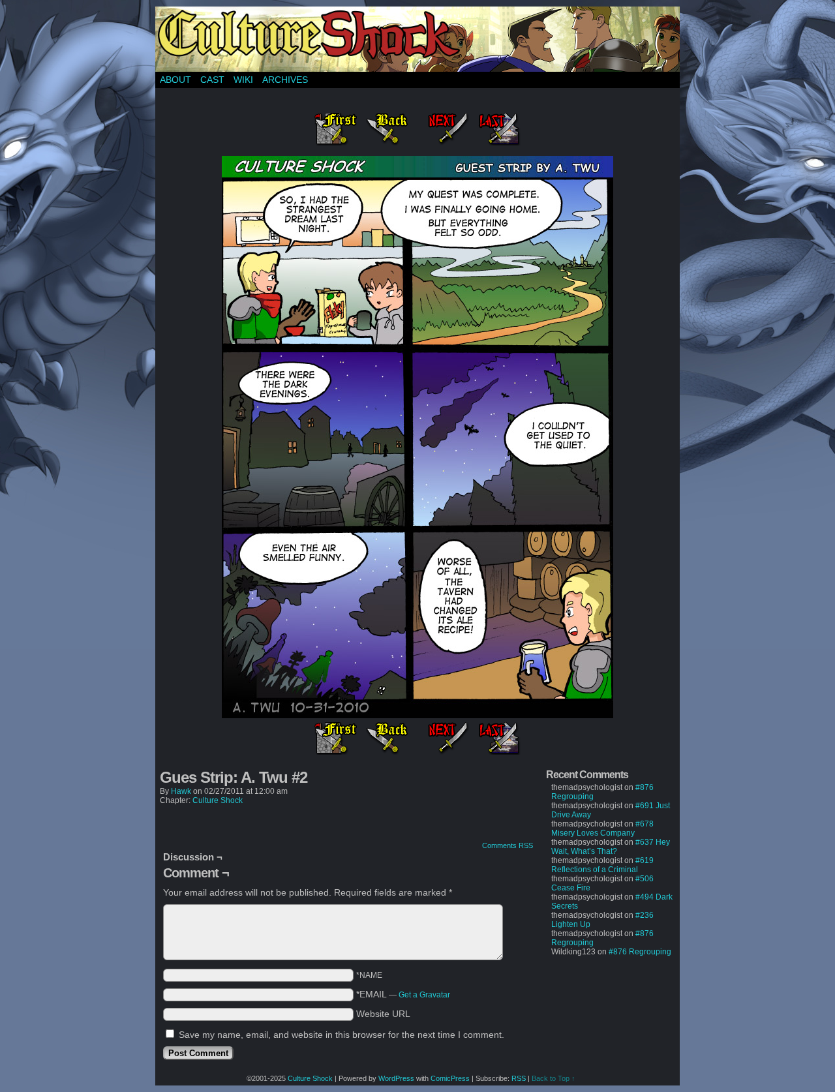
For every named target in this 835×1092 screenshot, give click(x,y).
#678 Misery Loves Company (602, 828)
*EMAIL (403, 994)
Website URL (383, 1014)
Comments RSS (507, 845)
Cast (212, 79)
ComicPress (450, 1078)
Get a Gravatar (424, 994)
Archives (285, 79)
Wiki (243, 79)
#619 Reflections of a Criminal (602, 865)
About (175, 79)
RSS (518, 1078)
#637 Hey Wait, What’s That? (610, 847)
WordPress (396, 1078)
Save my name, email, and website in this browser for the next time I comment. (341, 1034)
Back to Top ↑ (553, 1078)
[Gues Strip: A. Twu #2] (417, 715)
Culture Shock (217, 800)
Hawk (181, 791)
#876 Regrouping (640, 951)
